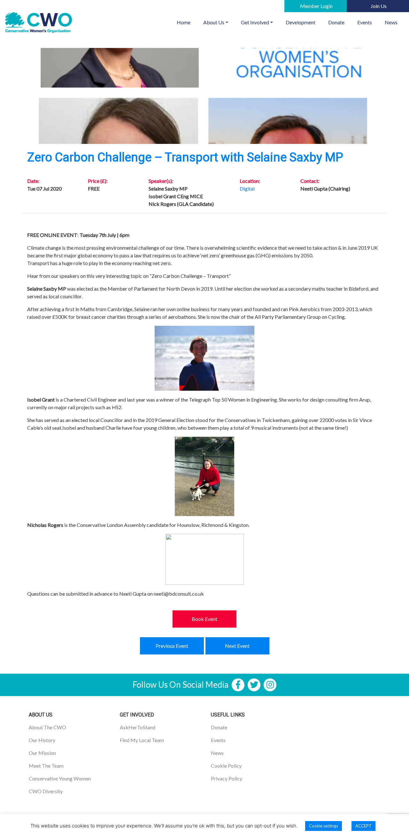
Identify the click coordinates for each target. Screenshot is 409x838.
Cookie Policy (226, 766)
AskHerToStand (137, 727)
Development (300, 22)
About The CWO (47, 727)
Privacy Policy (226, 778)
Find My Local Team (142, 740)
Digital (247, 188)
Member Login (316, 6)
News (391, 22)
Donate (336, 22)
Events (364, 22)
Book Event (204, 619)
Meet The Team (46, 766)
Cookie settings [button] (323, 825)
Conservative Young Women (60, 778)
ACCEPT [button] (363, 825)
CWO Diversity (46, 791)
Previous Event (172, 646)
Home (187, 22)
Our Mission (42, 753)
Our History (42, 740)
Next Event (237, 646)
